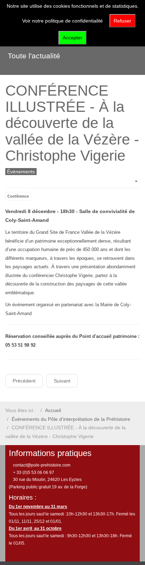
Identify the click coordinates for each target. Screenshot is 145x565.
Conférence (18, 196)
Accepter (72, 37)
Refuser (122, 21)
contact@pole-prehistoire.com (41, 465)
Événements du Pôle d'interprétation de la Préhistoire (71, 419)
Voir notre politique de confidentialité (62, 21)
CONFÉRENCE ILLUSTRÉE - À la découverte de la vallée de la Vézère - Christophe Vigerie (72, 123)
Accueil (53, 410)
